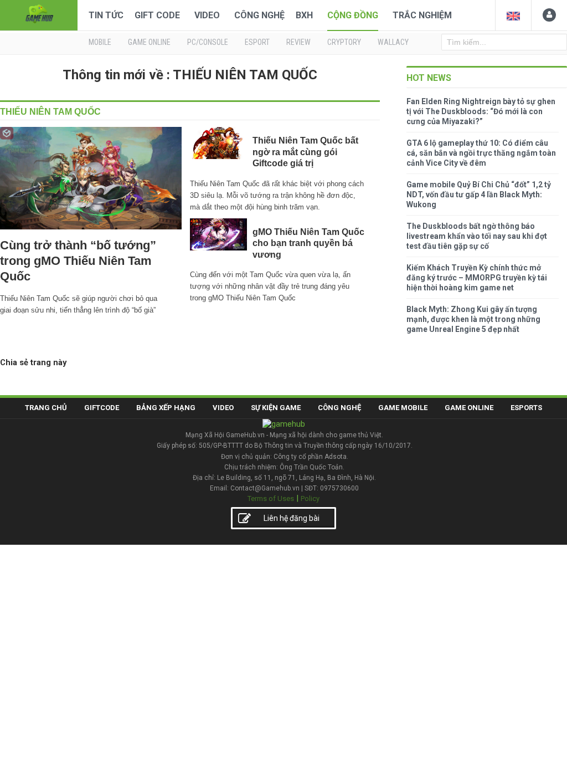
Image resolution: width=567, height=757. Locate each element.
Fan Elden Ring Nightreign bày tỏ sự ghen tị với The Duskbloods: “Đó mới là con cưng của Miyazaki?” (480, 111)
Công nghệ (259, 15)
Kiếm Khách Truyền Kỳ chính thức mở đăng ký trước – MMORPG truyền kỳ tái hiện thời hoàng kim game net (476, 277)
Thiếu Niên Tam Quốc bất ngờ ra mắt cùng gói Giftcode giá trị (305, 152)
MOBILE (100, 42)
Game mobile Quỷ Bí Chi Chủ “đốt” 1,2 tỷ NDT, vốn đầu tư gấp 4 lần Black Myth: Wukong (478, 194)
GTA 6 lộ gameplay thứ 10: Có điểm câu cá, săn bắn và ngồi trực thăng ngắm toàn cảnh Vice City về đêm (481, 153)
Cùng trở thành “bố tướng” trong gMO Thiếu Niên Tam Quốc (78, 260)
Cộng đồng (352, 15)
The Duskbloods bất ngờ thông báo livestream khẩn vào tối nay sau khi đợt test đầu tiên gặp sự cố (476, 236)
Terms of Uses (271, 498)
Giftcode (101, 407)
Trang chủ (46, 407)
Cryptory (344, 42)
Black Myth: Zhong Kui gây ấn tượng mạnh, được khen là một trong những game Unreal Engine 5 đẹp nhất (473, 319)
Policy (310, 498)
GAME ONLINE (149, 42)
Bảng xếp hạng (165, 407)
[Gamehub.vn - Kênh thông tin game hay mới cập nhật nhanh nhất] (38, 14)
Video (207, 15)
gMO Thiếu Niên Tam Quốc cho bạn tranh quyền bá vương (308, 243)
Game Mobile (402, 407)
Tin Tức (106, 15)
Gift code (157, 15)
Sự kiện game (276, 407)
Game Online (469, 407)
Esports (526, 407)
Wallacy (393, 42)
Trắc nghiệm (422, 15)
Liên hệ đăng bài (291, 518)
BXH (304, 15)
